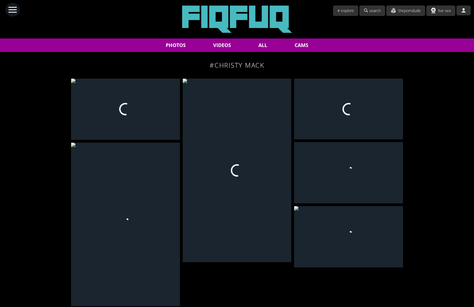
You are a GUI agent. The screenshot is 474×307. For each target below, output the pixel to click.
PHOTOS (176, 45)
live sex (444, 10)
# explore (345, 10)
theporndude (409, 10)
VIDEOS (222, 45)
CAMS (301, 45)
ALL (262, 45)
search (375, 10)
